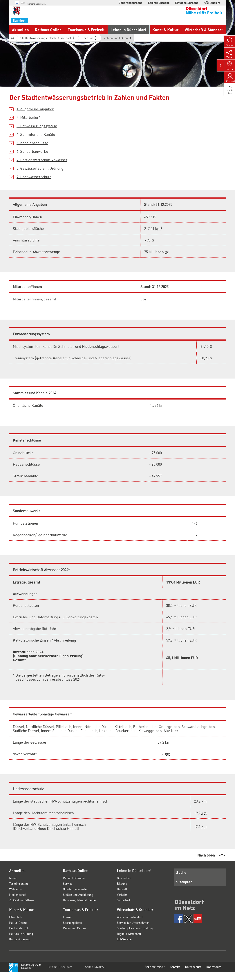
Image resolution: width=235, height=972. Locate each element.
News (13, 878)
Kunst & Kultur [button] (165, 29)
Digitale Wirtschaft (129, 934)
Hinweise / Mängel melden (80, 900)
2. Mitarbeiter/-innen (33, 117)
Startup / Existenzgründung (135, 928)
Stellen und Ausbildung (78, 894)
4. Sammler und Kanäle (36, 134)
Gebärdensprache (130, 3)
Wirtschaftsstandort (130, 917)
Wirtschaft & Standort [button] (204, 29)
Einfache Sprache (186, 3)
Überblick (15, 917)
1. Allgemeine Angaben (35, 108)
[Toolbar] (220, 65)
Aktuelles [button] (20, 29)
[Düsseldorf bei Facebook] (178, 918)
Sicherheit (123, 900)
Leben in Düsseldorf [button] (128, 29)
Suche (181, 872)
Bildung (122, 883)
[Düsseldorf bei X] (188, 918)
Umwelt (122, 889)
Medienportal (17, 894)
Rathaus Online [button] (48, 29)
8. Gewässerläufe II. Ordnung (40, 168)
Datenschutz (193, 967)
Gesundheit (124, 878)
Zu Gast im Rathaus (21, 900)
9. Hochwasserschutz (34, 176)
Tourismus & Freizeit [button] (86, 29)
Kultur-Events (18, 922)
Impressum (213, 967)
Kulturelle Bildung (21, 934)
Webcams (15, 889)
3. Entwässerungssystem (37, 125)
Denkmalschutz (19, 928)
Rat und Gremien (74, 878)
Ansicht (215, 3)
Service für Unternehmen (133, 922)
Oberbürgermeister (75, 889)
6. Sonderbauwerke (32, 151)
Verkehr (122, 894)
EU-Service (124, 939)
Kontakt (175, 967)
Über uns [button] (87, 38)
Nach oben (206, 855)
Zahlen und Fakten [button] (116, 39)
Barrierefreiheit (154, 967)
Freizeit (67, 917)
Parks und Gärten (74, 928)
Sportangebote (72, 922)
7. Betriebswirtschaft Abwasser (42, 159)
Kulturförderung (19, 939)
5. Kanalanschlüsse (32, 142)
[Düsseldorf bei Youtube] (198, 918)
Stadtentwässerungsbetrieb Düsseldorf (45, 38)
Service (67, 883)
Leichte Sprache (159, 3)
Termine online (18, 883)
